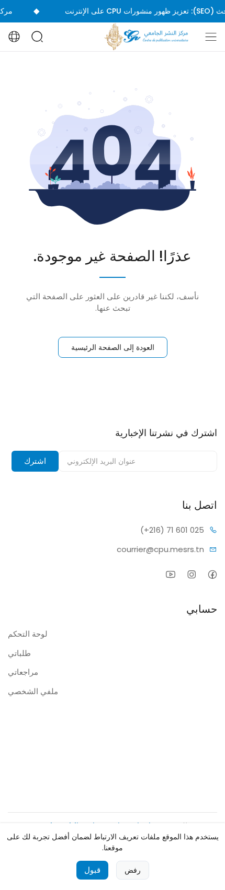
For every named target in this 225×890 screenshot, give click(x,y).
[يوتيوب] (170, 574)
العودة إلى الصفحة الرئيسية (112, 347)
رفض (133, 870)
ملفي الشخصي (33, 691)
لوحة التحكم (28, 633)
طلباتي (19, 653)
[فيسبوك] (212, 574)
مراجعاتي (23, 671)
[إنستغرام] (191, 574)
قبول (92, 869)
